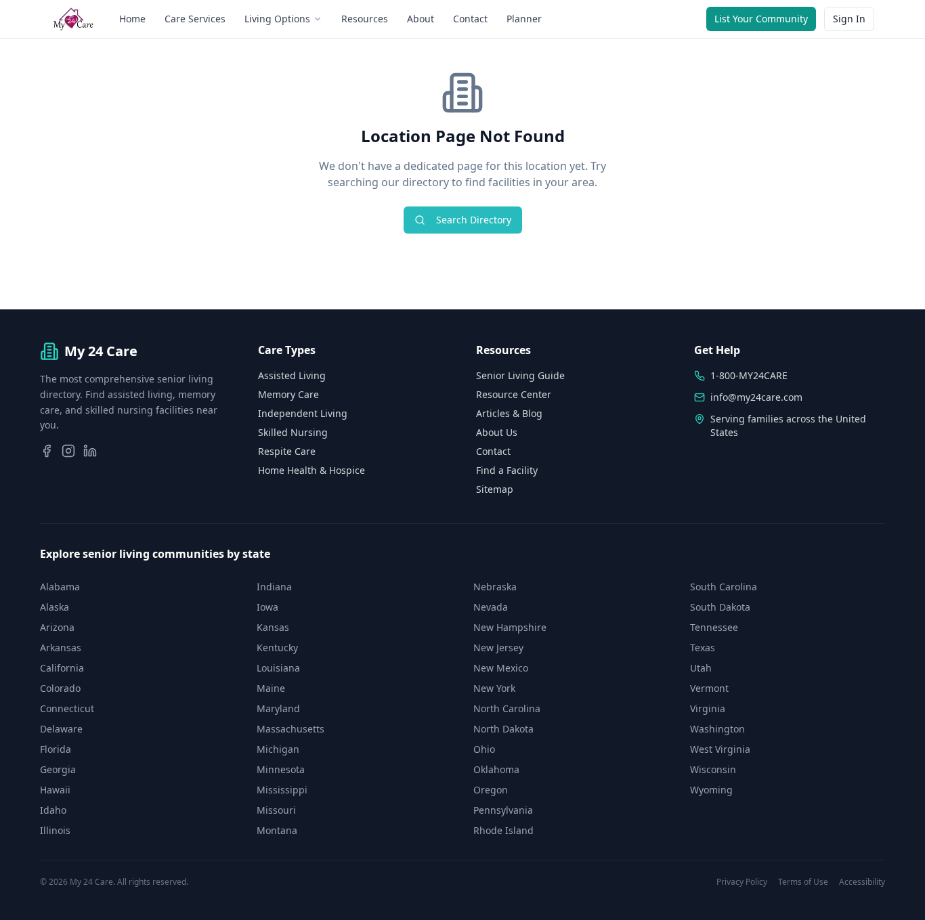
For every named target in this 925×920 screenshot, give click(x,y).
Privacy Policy (741, 882)
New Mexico (500, 667)
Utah (701, 667)
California (62, 667)
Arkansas (60, 647)
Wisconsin (713, 769)
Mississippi (282, 789)
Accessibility (862, 882)
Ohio (484, 749)
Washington (717, 728)
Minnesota (281, 769)
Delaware (61, 728)
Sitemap (494, 489)
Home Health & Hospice (311, 470)
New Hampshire (509, 627)
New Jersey (498, 647)
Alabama (60, 586)
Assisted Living (292, 375)
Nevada (490, 606)
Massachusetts (290, 728)
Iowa (267, 606)
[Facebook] (46, 451)
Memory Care (288, 394)
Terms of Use (803, 882)
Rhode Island (503, 830)
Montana (277, 830)
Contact (470, 18)
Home (132, 18)
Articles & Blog (509, 413)
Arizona (57, 627)
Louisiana (278, 667)
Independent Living (302, 413)
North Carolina (506, 708)
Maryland (278, 708)
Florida (55, 749)
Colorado (60, 688)
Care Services (195, 18)
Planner (524, 18)
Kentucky (277, 647)
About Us (496, 432)
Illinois (55, 830)
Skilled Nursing (293, 432)
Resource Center (513, 394)
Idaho (53, 810)
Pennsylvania (503, 810)
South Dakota (720, 606)
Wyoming (711, 789)
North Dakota (503, 728)
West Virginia (720, 749)
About (420, 18)
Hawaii (55, 789)
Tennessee (714, 627)
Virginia (707, 708)
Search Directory (473, 219)
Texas (702, 647)
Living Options (277, 18)
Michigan (278, 749)
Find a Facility (507, 470)
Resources (364, 18)
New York (494, 688)
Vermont (709, 688)
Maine (271, 688)
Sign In (849, 18)
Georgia (58, 769)
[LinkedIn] (90, 451)
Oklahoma (496, 769)
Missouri (276, 810)
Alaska (54, 606)
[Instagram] (68, 451)
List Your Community (761, 18)
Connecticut (67, 708)
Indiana (274, 586)
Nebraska (495, 586)
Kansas (273, 627)
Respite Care (287, 451)
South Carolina (723, 586)
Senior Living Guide (520, 375)
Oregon (490, 789)
